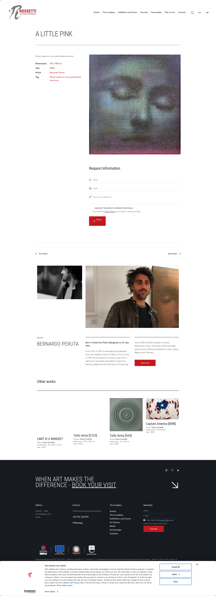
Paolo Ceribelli (49, 442)
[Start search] (192, 13)
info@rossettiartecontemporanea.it (87, 511)
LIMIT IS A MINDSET (50, 439)
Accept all (176, 567)
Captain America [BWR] (161, 424)
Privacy (76, 583)
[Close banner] (197, 564)
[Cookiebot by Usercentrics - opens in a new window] (30, 591)
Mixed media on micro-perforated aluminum (65, 79)
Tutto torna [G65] (121, 435)
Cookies (65, 583)
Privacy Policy (110, 211)
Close (175, 582)
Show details (50, 592)
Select (174, 574)
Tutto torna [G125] (85, 435)
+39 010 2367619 (81, 516)
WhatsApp (78, 522)
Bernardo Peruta (57, 72)
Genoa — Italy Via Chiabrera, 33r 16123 (43, 514)
